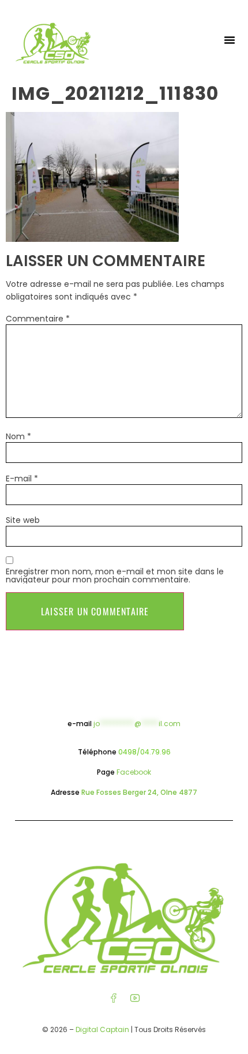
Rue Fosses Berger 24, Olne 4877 (139, 792)
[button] (229, 39)
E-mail (22, 478)
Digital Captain (102, 1029)
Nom (18, 436)
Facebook (134, 772)
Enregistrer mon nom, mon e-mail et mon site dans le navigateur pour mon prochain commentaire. (115, 575)
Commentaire (38, 319)
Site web (23, 520)
